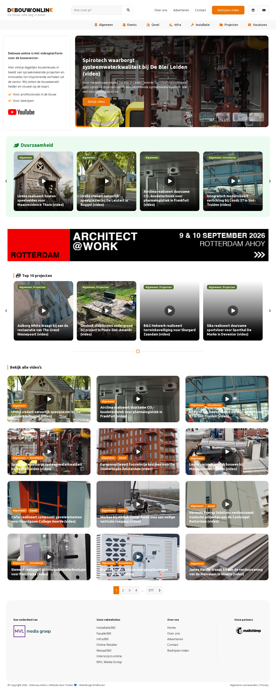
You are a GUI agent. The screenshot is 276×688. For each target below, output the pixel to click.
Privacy (264, 685)
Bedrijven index (178, 650)
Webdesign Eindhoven (92, 685)
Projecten (231, 25)
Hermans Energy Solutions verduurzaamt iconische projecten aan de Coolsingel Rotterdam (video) (221, 517)
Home (171, 628)
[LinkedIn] (253, 10)
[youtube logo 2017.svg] (21, 112)
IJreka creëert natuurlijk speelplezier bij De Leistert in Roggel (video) (46, 414)
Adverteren (175, 639)
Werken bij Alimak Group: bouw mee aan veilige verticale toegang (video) (137, 519)
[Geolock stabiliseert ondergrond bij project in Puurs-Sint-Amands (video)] (106, 311)
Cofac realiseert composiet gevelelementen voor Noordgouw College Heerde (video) (46, 519)
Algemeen (106, 25)
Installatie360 (106, 628)
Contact (172, 645)
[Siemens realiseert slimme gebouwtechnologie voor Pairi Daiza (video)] (49, 557)
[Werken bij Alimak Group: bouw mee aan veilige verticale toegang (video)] (138, 504)
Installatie (203, 25)
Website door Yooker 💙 (63, 685)
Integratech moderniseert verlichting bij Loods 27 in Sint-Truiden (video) (226, 414)
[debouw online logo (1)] (30, 7)
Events (132, 25)
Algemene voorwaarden (244, 685)
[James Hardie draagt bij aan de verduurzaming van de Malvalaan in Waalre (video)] (227, 557)
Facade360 (104, 633)
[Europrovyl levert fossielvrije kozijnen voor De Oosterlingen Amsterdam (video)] (138, 451)
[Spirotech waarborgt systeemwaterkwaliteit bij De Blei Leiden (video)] (49, 451)
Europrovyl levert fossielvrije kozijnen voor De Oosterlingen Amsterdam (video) (137, 466)
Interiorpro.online (109, 656)
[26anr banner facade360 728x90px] (138, 245)
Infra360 (103, 639)
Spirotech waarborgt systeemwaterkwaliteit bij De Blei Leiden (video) (46, 466)
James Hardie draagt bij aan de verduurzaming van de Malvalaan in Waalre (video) (226, 572)
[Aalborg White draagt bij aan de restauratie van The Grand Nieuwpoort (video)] (43, 311)
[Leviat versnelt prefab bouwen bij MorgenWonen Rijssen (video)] (227, 451)
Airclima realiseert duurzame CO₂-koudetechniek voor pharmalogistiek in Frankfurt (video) (131, 411)
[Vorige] (6, 181)
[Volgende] (269, 181)
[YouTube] (263, 10)
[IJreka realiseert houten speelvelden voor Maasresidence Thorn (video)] (43, 181)
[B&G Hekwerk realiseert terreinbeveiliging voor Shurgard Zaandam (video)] (169, 311)
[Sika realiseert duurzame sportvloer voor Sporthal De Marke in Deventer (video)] (233, 311)
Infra (177, 25)
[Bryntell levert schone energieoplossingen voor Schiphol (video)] (138, 557)
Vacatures (260, 25)
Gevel (155, 25)
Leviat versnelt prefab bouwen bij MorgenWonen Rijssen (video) (216, 466)
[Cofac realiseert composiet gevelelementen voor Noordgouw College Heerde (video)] (49, 504)
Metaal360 (104, 650)
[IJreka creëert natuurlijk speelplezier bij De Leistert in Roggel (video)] (106, 181)
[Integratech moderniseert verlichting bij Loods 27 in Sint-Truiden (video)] (233, 181)
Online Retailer (107, 645)
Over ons (173, 633)
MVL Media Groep (109, 662)
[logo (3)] (32, 631)
